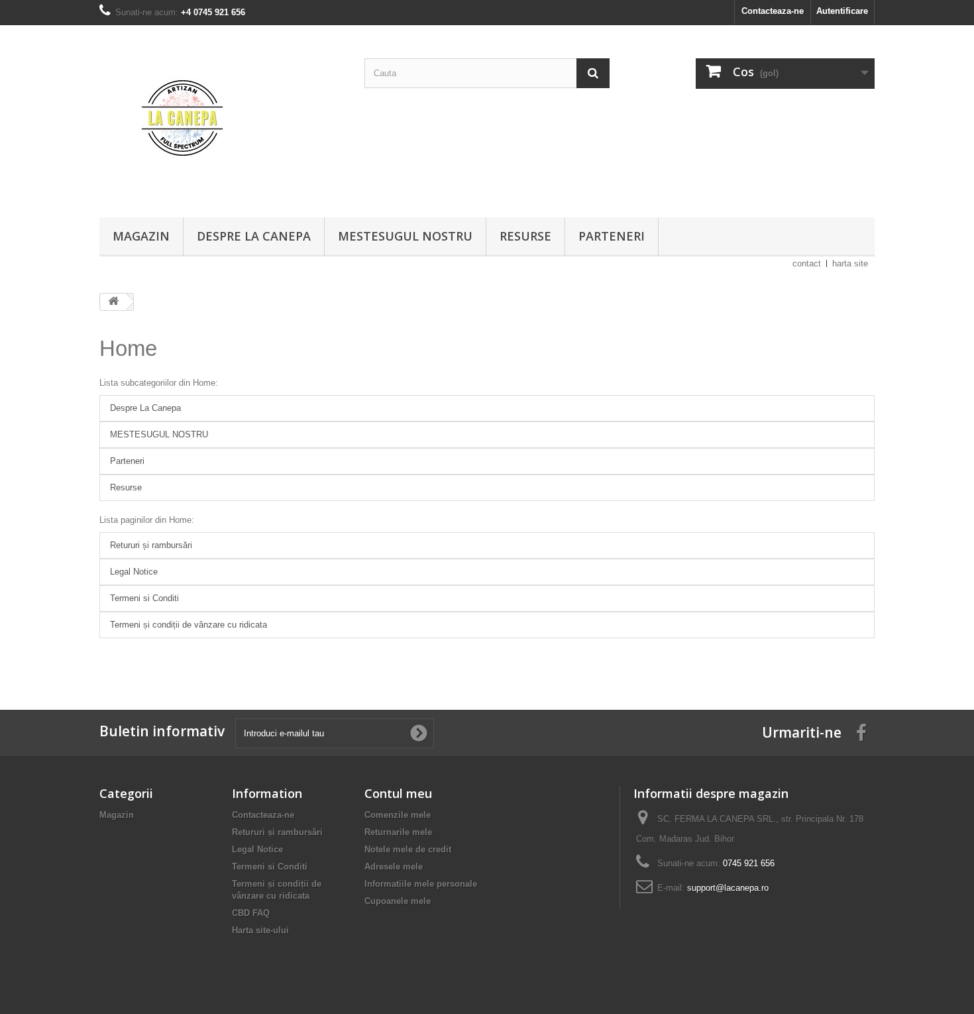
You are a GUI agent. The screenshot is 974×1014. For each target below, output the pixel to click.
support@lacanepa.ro (728, 888)
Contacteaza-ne (772, 11)
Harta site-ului (260, 930)
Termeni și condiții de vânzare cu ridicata (188, 625)
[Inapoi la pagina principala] (113, 302)
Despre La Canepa (254, 236)
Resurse (525, 236)
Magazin (141, 236)
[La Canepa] (222, 118)
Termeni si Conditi (144, 598)
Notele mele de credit (407, 849)
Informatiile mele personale (420, 884)
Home (128, 348)
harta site (850, 263)
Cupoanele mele (397, 901)
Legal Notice (134, 572)
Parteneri (611, 236)
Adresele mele (393, 867)
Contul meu (398, 793)
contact (806, 263)
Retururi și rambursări (151, 545)
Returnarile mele (398, 832)
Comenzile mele (397, 815)
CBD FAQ (251, 913)
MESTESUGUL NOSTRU (405, 236)
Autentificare (842, 11)
